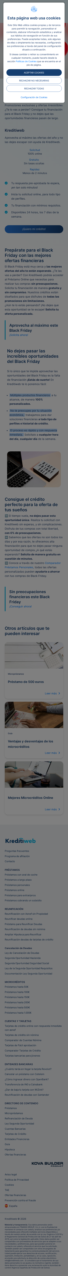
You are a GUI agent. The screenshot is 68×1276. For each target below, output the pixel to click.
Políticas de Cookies (26, 61)
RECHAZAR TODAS (34, 88)
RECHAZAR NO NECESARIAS (34, 80)
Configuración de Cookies (34, 97)
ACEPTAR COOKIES (34, 72)
